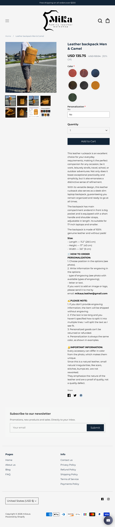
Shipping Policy (69, 474)
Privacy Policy (68, 464)
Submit (95, 427)
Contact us (66, 460)
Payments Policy (69, 483)
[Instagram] (108, 499)
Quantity (73, 124)
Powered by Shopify (15, 516)
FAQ (7, 474)
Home (8, 460)
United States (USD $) (20, 500)
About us (10, 464)
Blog (7, 469)
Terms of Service (69, 479)
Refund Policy (68, 469)
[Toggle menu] (7, 21)
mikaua (26, 514)
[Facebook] (102, 499)
